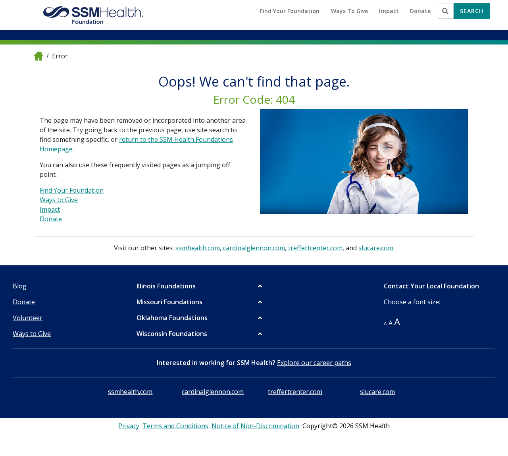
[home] (38, 55)
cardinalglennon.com (254, 247)
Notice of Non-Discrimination (255, 425)
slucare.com (375, 247)
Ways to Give (59, 199)
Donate (51, 218)
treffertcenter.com (315, 247)
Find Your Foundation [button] (289, 11)
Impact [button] (389, 11)
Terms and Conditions (175, 425)
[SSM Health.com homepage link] (93, 15)
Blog (20, 286)
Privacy (128, 425)
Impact (50, 209)
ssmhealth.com (197, 247)
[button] (200, 286)
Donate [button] (420, 11)
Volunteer (27, 317)
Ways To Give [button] (349, 11)
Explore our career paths (314, 362)
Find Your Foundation (72, 190)
